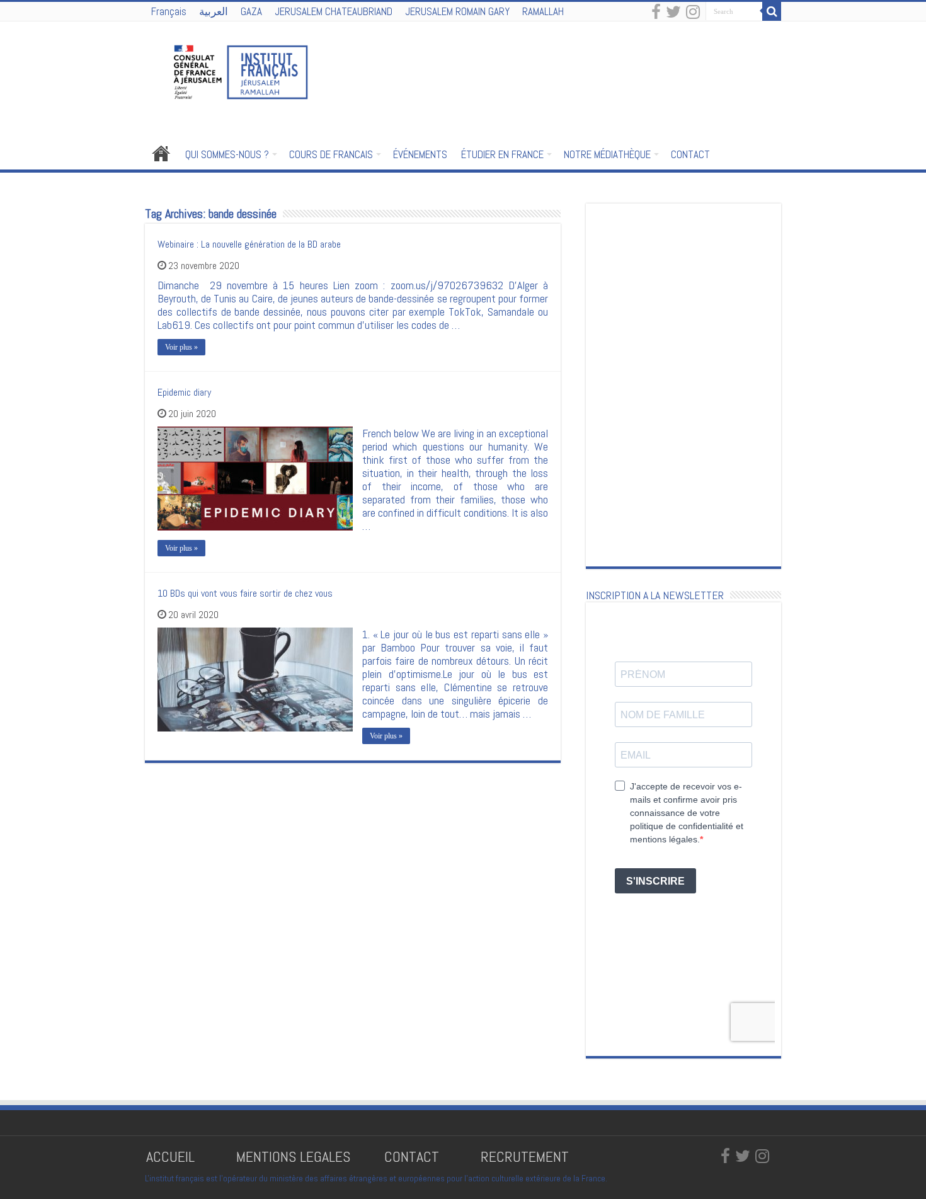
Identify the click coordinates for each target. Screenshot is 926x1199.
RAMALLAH (543, 11)
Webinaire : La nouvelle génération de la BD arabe (249, 244)
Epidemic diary (184, 392)
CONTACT (690, 154)
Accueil (161, 153)
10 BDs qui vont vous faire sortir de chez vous (245, 593)
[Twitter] (673, 12)
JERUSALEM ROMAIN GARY (457, 11)
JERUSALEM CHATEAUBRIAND (333, 11)
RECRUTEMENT (525, 1156)
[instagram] (693, 12)
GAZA (251, 11)
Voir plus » (181, 347)
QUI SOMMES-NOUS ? (227, 154)
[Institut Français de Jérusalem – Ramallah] (233, 70)
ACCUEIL (172, 1156)
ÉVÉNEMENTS (420, 154)
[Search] (771, 11)
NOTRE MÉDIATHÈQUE (607, 154)
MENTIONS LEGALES (293, 1156)
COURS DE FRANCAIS (331, 154)
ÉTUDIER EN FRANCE (502, 154)
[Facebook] (656, 12)
